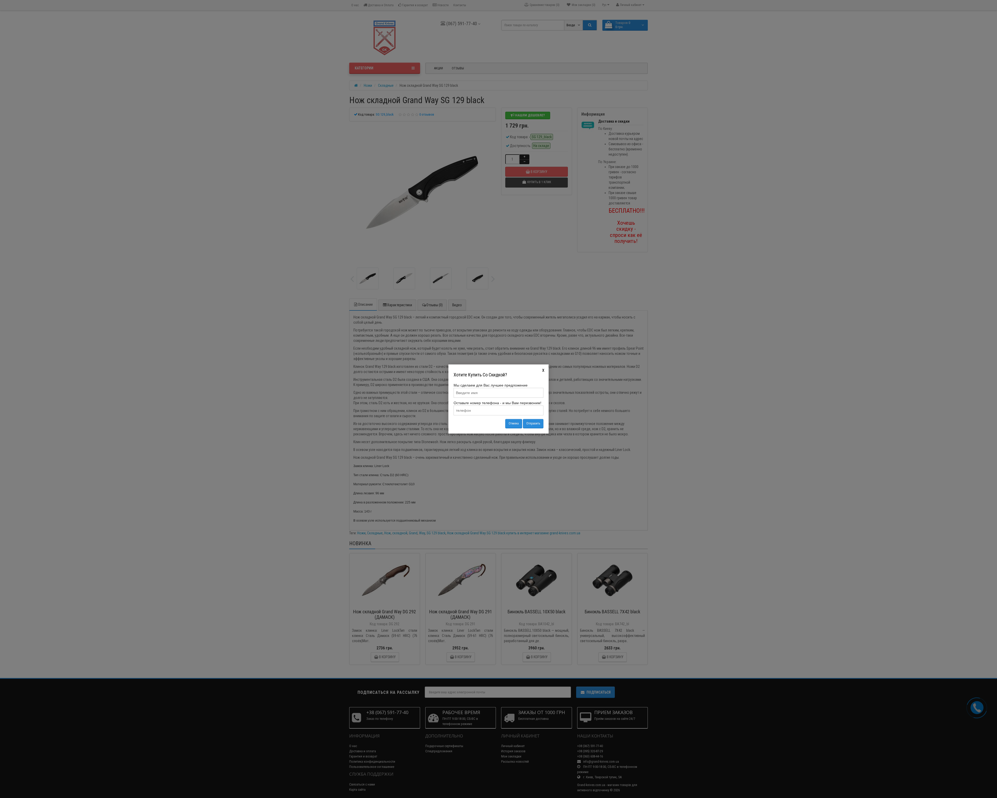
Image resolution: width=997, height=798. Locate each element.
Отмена (514, 423)
